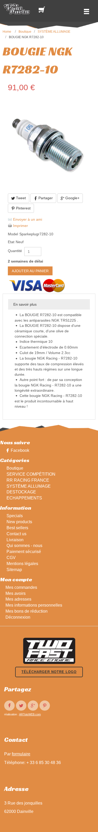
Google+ (71, 198)
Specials (15, 516)
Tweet (20, 198)
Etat (11, 242)
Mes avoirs (15, 593)
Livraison (15, 540)
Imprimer (20, 226)
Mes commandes (21, 587)
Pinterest (23, 208)
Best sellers (17, 528)
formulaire (21, 754)
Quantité (15, 251)
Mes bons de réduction (26, 611)
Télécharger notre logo (49, 672)
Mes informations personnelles (33, 605)
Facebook (20, 450)
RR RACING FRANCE (28, 480)
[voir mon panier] (42, 9)
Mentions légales (22, 563)
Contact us (16, 534)
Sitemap (14, 569)
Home (7, 31)
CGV (11, 557)
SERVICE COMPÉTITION (31, 474)
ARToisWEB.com (30, 714)
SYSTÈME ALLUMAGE (54, 31)
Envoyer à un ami (27, 219)
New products (19, 522)
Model (13, 234)
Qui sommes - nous (24, 545)
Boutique (25, 31)
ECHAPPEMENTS (24, 498)
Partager (45, 198)
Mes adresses (18, 599)
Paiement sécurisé (24, 551)
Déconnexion (17, 617)
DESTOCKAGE (21, 492)
